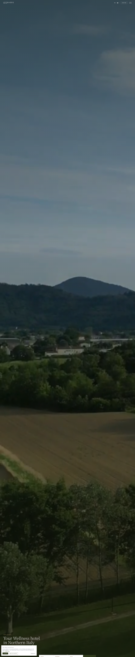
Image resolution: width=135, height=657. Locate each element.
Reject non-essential (13, 653)
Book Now (124, 2)
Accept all (5, 653)
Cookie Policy (7, 651)
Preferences (33, 653)
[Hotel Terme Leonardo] (8, 3)
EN (114, 2)
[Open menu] (130, 3)
